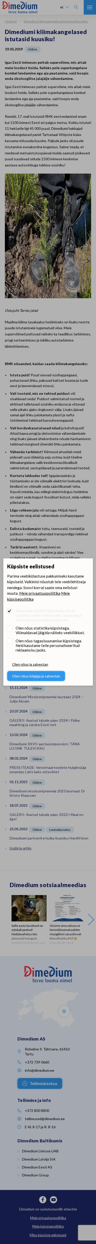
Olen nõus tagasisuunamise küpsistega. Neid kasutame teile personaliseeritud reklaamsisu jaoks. (49, 645)
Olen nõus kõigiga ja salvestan (36, 676)
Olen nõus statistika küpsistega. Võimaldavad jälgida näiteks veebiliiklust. (50, 630)
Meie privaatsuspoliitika (39, 593)
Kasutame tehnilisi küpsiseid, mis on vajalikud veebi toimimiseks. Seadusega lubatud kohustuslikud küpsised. (48, 615)
